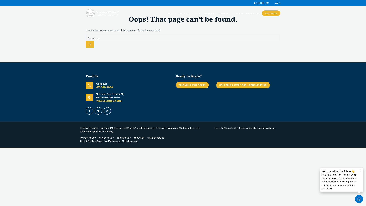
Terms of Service (155, 138)
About (170, 13)
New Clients (224, 13)
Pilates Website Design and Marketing (257, 128)
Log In (277, 3)
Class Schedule (253, 13)
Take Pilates (184, 13)
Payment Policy (88, 138)
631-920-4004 (104, 87)
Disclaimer (139, 138)
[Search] (90, 44)
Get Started (271, 13)
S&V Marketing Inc (229, 128)
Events (198, 13)
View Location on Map (109, 100)
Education (209, 13)
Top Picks (239, 13)
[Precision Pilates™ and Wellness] (103, 13)
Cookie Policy (124, 138)
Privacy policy (106, 138)
